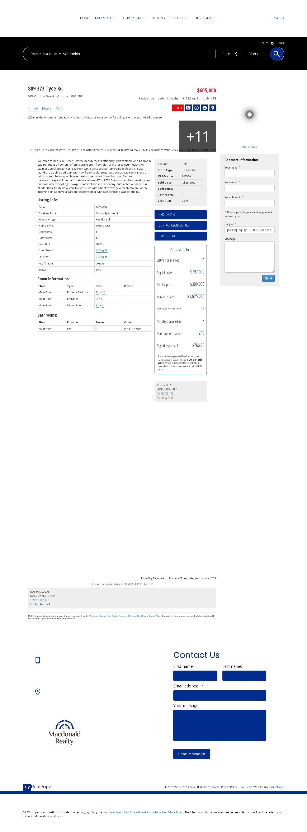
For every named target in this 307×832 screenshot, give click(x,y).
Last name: (232, 666)
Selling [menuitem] (179, 18)
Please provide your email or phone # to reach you (248, 214)
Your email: (231, 182)
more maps (249, 147)
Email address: (187, 685)
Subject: (230, 224)
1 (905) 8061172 (165, 393)
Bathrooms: (47, 315)
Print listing (167, 235)
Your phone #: (233, 197)
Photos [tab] (47, 108)
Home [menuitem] (85, 18)
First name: (183, 666)
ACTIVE (265, 43)
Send (268, 278)
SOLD (281, 43)
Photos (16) (167, 214)
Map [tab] (59, 108)
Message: (230, 239)
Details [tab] (33, 108)
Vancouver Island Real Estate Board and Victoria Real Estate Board (122, 616)
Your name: (231, 167)
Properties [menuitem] (104, 18)
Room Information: (54, 279)
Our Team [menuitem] (202, 18)
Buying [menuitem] (159, 18)
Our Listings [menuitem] (133, 18)
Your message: (186, 705)
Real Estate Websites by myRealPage (261, 786)
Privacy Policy (229, 786)
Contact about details (174, 225)
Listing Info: (48, 200)
